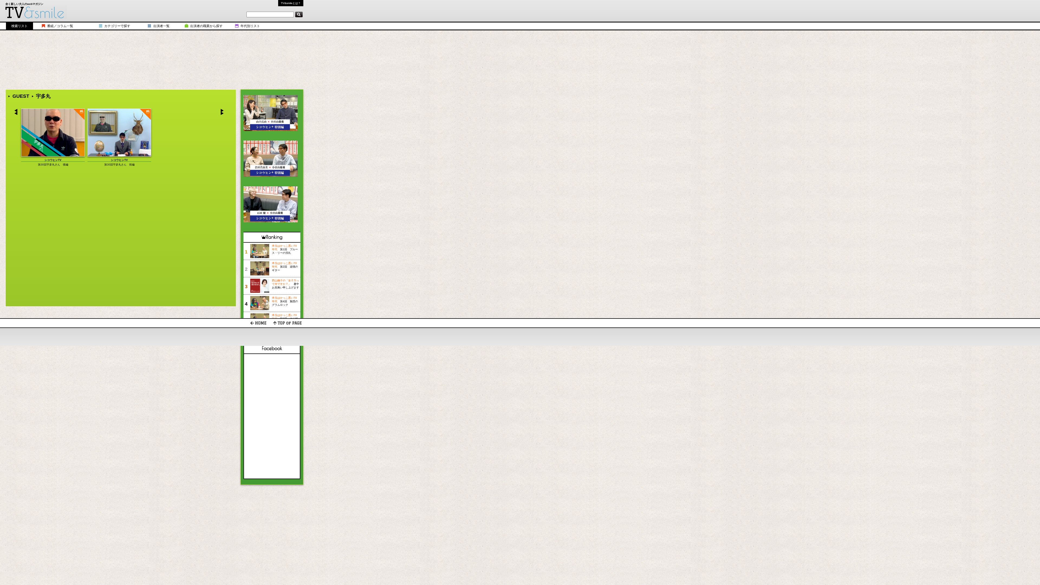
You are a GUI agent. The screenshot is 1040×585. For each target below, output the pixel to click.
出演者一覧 (161, 26)
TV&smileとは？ (291, 3)
